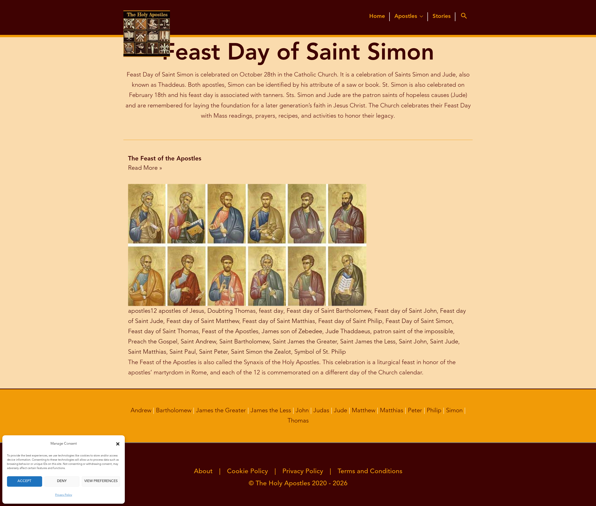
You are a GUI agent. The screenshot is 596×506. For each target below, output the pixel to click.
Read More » (145, 168)
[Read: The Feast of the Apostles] (247, 245)
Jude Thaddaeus (347, 332)
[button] (117, 444)
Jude (340, 411)
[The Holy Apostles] (146, 17)
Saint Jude (444, 342)
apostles (139, 311)
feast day (271, 311)
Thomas (298, 421)
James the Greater (221, 411)
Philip (434, 411)
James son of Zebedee (292, 332)
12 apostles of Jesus (177, 311)
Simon (454, 411)
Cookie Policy (247, 471)
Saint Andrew (198, 342)
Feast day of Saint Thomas (163, 332)
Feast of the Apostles (230, 332)
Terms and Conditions (370, 471)
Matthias (391, 411)
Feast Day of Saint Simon (419, 321)
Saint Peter (213, 352)
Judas (321, 411)
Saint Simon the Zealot (261, 352)
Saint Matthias (147, 352)
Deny (62, 481)
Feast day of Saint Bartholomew (329, 311)
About (203, 471)
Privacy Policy (63, 495)
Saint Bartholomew (244, 342)
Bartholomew (173, 411)
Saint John (413, 342)
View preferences (101, 481)
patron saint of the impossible (413, 332)
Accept (24, 481)
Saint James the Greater (305, 342)
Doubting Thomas (231, 311)
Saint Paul (182, 352)
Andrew (141, 411)
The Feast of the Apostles (164, 159)
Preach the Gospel (152, 342)
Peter (415, 411)
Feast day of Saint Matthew (202, 321)
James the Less (271, 411)
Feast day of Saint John (405, 311)
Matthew (363, 411)
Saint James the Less (368, 342)
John (302, 411)
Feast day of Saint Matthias (278, 321)
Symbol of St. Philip (320, 352)
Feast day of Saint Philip (350, 321)
